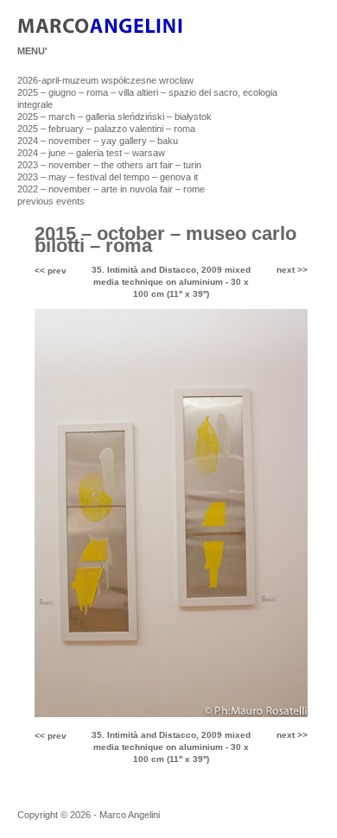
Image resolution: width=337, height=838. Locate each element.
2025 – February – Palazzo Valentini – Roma (106, 128)
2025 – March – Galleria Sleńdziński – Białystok (114, 116)
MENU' (32, 51)
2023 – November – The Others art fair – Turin (109, 165)
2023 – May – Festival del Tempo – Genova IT (107, 177)
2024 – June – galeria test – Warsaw (91, 153)
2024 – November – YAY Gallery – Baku (97, 140)
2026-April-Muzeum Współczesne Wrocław (105, 80)
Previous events (51, 201)
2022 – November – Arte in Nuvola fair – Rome (111, 189)
